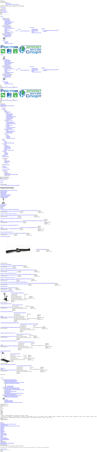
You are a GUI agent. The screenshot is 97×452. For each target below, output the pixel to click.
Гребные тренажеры (3, 197)
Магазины (2, 429)
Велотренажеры (3, 193)
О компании (2, 427)
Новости (1, 428)
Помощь (1, 432)
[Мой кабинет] (0, 13)
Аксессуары (2, 206)
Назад (5, 110)
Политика (2, 430)
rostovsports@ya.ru (3, 444)
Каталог (1, 436)
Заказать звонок (3, 106)
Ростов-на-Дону (7, 161)
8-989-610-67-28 (12, 4)
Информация (2, 431)
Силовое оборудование (10, 121)
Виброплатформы (3, 204)
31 (2, 377)
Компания (6, 152)
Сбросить (6, 419)
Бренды (1, 435)
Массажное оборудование (12, 185)
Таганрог (6, 162)
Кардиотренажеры (9, 113)
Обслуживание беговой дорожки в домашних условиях (10, 425)
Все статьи (2, 423)
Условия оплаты (3, 433)
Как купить (6, 145)
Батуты (7, 135)
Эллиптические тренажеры (5, 195)
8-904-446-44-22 (8, 3)
